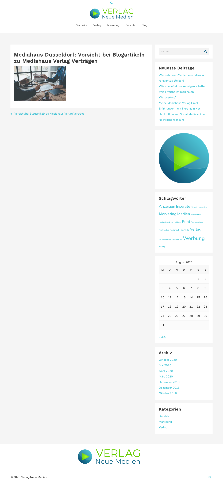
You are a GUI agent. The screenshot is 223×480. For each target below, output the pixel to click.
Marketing (167, 214)
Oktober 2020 (168, 360)
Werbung (194, 238)
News (178, 222)
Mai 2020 (165, 365)
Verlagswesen (165, 239)
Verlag (195, 229)
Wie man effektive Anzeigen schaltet (182, 86)
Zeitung (162, 246)
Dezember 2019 (169, 382)
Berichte (164, 416)
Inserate (183, 206)
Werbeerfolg (176, 239)
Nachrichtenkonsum (167, 222)
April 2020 (166, 371)
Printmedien (164, 230)
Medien (183, 214)
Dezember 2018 (169, 388)
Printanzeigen (197, 222)
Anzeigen (167, 206)
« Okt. (162, 337)
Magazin (194, 207)
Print (186, 221)
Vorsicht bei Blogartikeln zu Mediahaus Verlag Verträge (49, 114)
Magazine (203, 207)
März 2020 (166, 377)
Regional (174, 230)
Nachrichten (196, 214)
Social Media (183, 230)
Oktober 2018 (168, 393)
